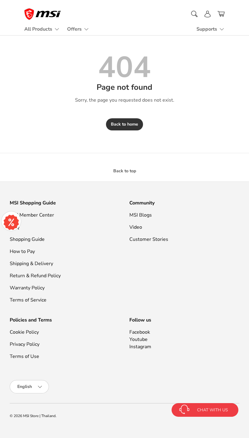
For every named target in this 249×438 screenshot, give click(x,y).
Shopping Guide (27, 239)
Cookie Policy (24, 332)
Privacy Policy (24, 344)
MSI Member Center (32, 215)
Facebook (139, 332)
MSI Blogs (140, 215)
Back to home (124, 124)
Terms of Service (28, 300)
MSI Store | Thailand (39, 415)
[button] (221, 14)
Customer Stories (148, 239)
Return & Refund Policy (35, 275)
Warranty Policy (27, 288)
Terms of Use (24, 356)
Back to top (124, 171)
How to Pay (22, 251)
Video (135, 227)
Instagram (140, 346)
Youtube (138, 339)
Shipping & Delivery (31, 263)
